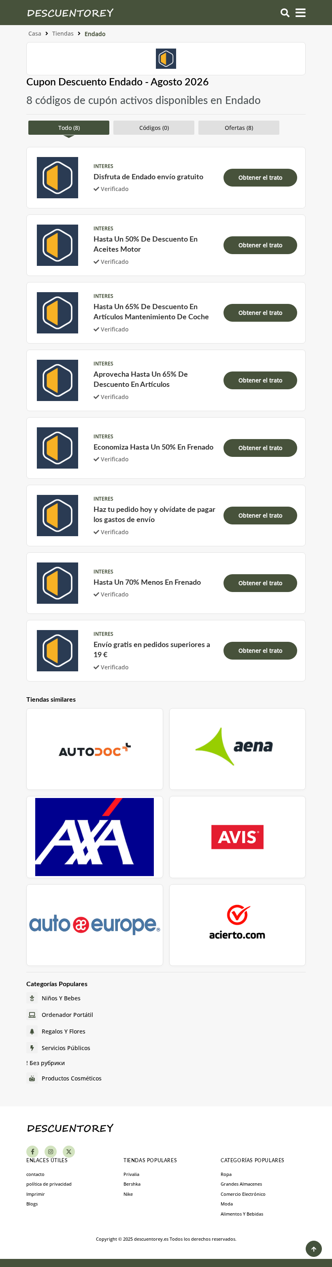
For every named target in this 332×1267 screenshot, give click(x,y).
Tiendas (63, 33)
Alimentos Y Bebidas (242, 1214)
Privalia (131, 1174)
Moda (227, 1204)
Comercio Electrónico (243, 1194)
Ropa (226, 1174)
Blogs (32, 1204)
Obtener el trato (260, 177)
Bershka (131, 1184)
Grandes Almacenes (241, 1184)
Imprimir (35, 1194)
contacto (35, 1174)
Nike (128, 1194)
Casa (34, 33)
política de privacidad (49, 1184)
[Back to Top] (314, 1249)
